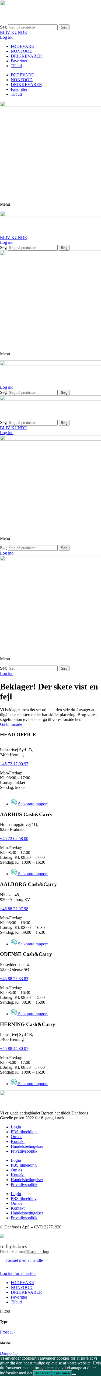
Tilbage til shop (37, 1252)
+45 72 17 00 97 (14, 764)
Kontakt (18, 1141)
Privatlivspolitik (24, 1151)
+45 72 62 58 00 (14, 838)
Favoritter (19, 61)
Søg (3, 27)
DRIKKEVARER (26, 56)
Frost (7, 1332)
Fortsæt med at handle (24, 1260)
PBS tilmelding (24, 1132)
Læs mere (62, 1373)
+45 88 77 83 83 (14, 978)
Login (16, 1127)
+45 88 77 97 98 (14, 908)
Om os (16, 1136)
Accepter (43, 1373)
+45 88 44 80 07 (14, 1048)
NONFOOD (22, 51)
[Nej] (74, 1374)
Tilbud (16, 65)
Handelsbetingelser (27, 1146)
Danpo (9, 1353)
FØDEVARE (22, 46)
